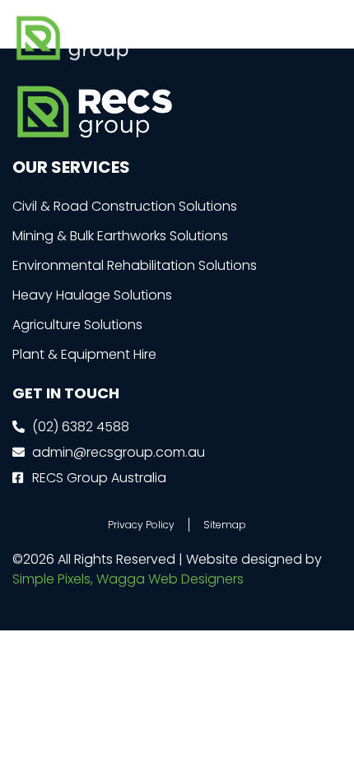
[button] (328, 38)
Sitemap (224, 525)
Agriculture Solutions (77, 324)
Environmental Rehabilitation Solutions (134, 265)
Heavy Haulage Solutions (92, 295)
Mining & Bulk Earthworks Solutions (120, 235)
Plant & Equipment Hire (84, 354)
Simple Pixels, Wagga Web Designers (128, 578)
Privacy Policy (141, 525)
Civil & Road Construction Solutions (124, 206)
